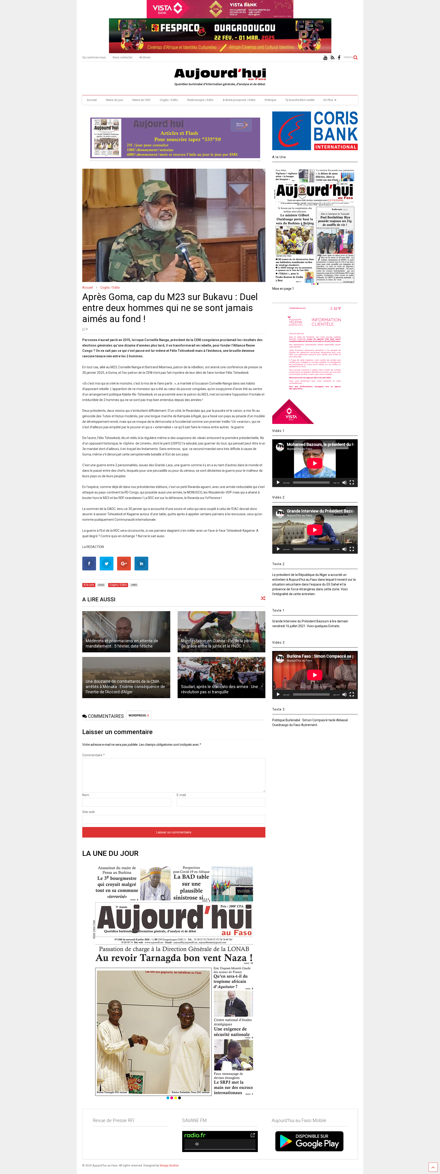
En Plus (328, 100)
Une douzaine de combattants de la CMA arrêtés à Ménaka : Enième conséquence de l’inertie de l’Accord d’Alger (125, 686)
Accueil (92, 100)
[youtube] (325, 58)
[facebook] (339, 58)
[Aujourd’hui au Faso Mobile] (309, 1141)
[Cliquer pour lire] (126, 631)
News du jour (114, 100)
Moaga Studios (169, 1165)
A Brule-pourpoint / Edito (239, 100)
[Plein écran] (351, 482)
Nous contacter (122, 57)
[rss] (332, 58)
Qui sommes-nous (94, 57)
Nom (85, 795)
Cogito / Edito (169, 100)
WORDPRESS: (139, 715)
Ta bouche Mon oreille (299, 100)
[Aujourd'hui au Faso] (220, 76)
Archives (145, 57)
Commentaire (93, 755)
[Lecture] (278, 482)
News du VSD (141, 100)
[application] (315, 463)
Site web (88, 812)
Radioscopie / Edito (200, 100)
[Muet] (344, 482)
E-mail (181, 795)
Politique (270, 100)
